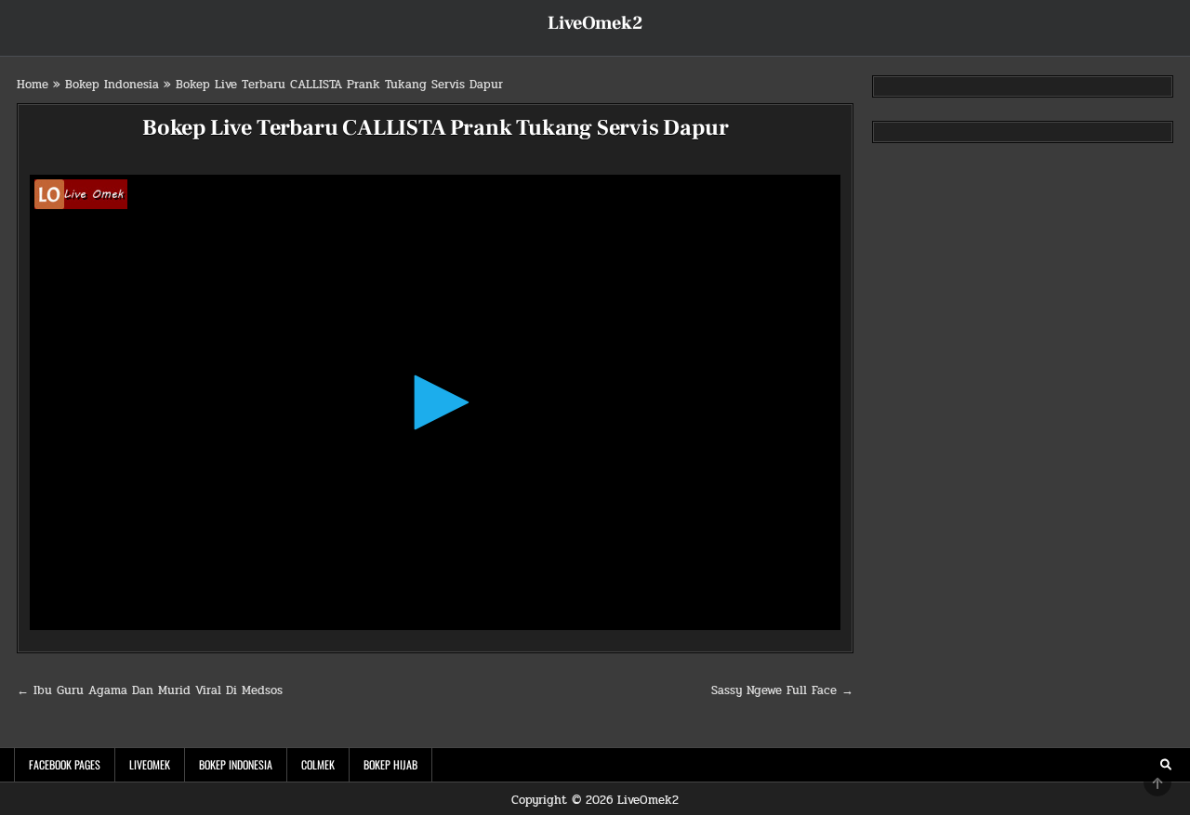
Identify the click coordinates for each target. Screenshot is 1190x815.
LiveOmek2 (595, 23)
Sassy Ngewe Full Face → (782, 690)
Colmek (318, 764)
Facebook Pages (64, 764)
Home (32, 84)
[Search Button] (1166, 765)
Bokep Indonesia (112, 84)
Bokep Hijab (390, 764)
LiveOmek (149, 764)
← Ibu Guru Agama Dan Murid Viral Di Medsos (150, 690)
